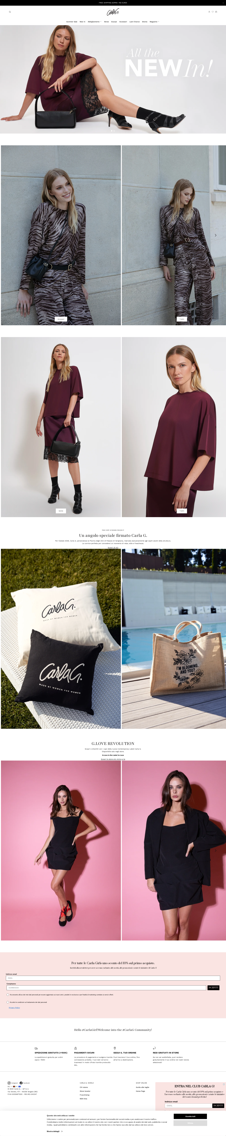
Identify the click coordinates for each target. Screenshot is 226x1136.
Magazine (153, 22)
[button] (112, 131)
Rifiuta (190, 1123)
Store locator (85, 1091)
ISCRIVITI (213, 987)
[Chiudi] (223, 3)
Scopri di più (113, 547)
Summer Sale (71, 22)
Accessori (123, 22)
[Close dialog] (224, 1084)
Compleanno (11, 984)
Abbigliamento (93, 22)
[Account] (209, 12)
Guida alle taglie (142, 1087)
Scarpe (114, 22)
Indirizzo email (11, 974)
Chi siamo (84, 1087)
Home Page (140, 1091)
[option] (113, 79)
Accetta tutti (190, 1116)
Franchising (84, 1095)
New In (82, 22)
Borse (106, 22)
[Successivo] (215, 235)
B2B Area (83, 1099)
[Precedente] (10, 235)
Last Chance (134, 22)
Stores (144, 22)
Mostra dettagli (53, 1131)
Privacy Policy (14, 1008)
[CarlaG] (113, 12)
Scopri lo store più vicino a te (113, 759)
